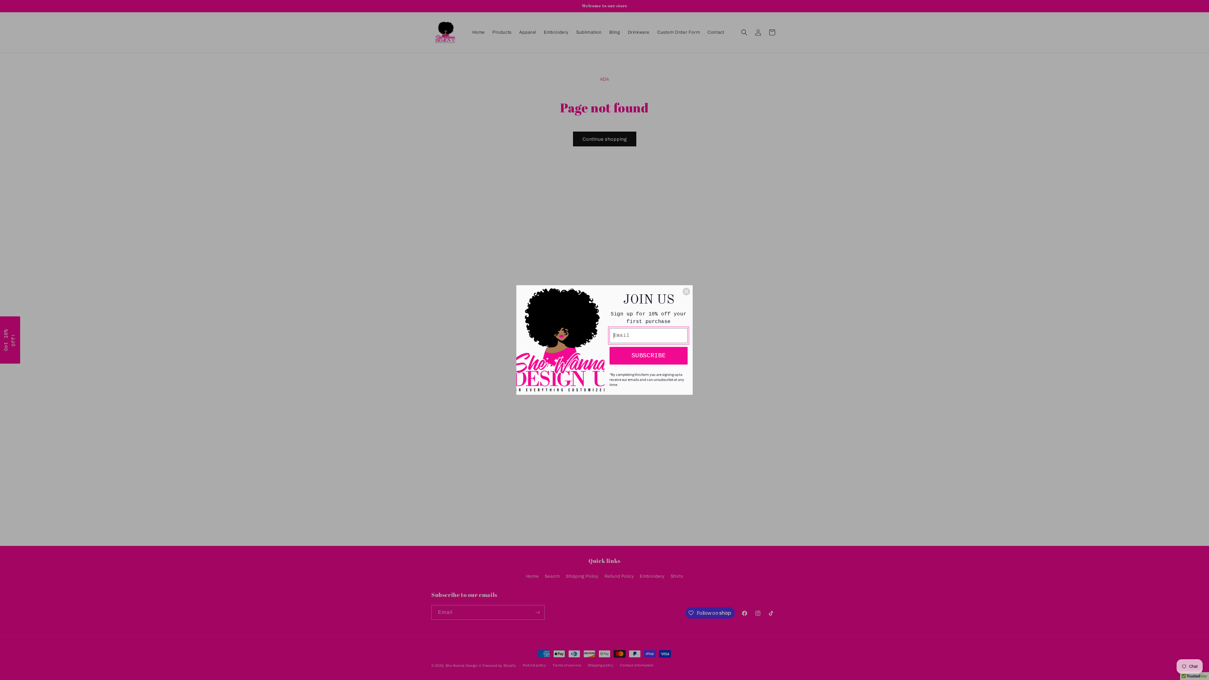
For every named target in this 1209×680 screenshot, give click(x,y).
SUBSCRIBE (649, 355)
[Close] (686, 291)
